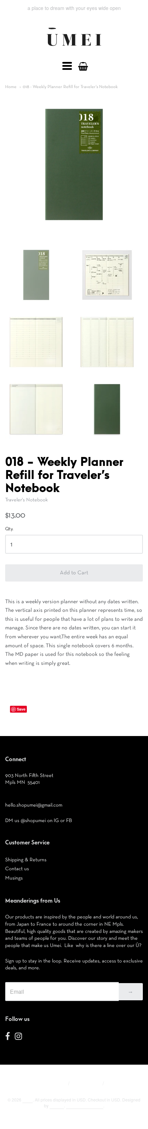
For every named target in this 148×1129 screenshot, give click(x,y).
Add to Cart (74, 573)
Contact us (17, 868)
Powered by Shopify (84, 1105)
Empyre (57, 1105)
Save (21, 709)
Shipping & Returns (25, 859)
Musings (14, 878)
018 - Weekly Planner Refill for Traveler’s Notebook (70, 87)
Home (11, 87)
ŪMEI (27, 1100)
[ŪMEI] (74, 48)
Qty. (9, 528)
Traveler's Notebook (26, 499)
